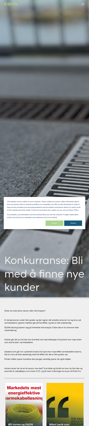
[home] (10, 4)
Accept (54, 223)
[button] (82, 4)
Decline (73, 223)
